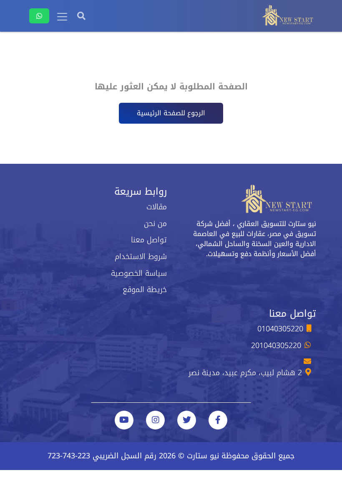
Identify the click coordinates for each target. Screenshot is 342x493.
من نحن (155, 223)
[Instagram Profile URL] (155, 420)
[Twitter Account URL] (186, 420)
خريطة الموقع (145, 289)
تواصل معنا (149, 240)
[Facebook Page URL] (218, 420)
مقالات (156, 207)
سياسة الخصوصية (139, 273)
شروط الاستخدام (141, 256)
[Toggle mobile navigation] (62, 16)
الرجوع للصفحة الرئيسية (171, 113)
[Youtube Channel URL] (124, 420)
